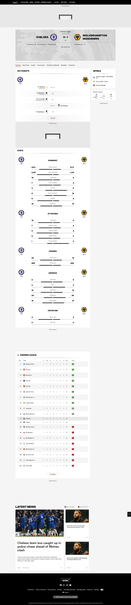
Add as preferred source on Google (66, 597)
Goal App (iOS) (81, 589)
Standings (64, 65)
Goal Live (90, 589)
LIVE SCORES (24, 2)
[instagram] (67, 585)
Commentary (41, 65)
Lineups (33, 65)
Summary (18, 65)
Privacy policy (51, 589)
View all (53, 118)
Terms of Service (41, 589)
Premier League (65, 31)
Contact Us (31, 589)
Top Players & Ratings (53, 65)
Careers (59, 589)
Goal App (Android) (69, 589)
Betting (96, 589)
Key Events (26, 65)
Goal (38, 603)
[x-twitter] (64, 585)
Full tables (53, 474)
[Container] (37, 37)
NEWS (31, 2)
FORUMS (37, 2)
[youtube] (70, 585)
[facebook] (61, 585)
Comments (72, 65)
